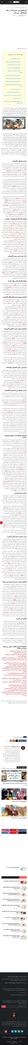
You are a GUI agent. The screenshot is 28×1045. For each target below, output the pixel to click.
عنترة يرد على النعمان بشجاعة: (13, 78)
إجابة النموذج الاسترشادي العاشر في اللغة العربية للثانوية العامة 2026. (11, 924)
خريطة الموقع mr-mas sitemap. (13, 867)
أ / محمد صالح (8, 746)
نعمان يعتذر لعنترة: (16, 89)
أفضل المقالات (23, 877)
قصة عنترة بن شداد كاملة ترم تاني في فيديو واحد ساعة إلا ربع (15, 784)
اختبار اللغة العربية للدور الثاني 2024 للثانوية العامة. (11, 906)
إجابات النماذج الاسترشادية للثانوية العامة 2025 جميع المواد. (11, 936)
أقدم (25, 825)
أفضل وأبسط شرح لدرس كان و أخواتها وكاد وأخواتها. (11, 912)
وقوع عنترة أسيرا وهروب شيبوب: (12, 61)
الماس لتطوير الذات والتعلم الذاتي (21, 7)
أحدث (3, 825)
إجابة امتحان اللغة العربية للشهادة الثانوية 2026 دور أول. (11, 887)
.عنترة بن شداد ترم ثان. (17, 737)
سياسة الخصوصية (14, 1042)
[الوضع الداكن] (1, 522)
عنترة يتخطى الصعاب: (15, 58)
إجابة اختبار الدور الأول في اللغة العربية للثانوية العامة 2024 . (12, 930)
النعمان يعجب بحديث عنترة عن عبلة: (12, 95)
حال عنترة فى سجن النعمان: (13, 64)
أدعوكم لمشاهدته (23, 992)
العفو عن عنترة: (16, 98)
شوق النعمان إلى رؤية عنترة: (13, 67)
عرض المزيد (3, 767)
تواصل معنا (8, 1041)
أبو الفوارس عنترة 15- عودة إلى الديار (19, 817)
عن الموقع (14, 1041)
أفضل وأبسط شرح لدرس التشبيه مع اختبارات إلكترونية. (12, 918)
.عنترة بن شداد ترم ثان (10, 7)
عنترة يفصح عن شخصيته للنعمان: (12, 81)
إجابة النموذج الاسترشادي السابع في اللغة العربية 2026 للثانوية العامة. (11, 893)
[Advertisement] (14, 32)
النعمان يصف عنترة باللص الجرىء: (12, 75)
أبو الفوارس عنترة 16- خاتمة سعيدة (19, 801)
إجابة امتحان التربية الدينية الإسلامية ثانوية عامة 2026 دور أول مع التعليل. (11, 900)
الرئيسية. (20, 1041)
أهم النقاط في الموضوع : (15, 54)
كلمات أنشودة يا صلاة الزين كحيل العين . (11, 881)
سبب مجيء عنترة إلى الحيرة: (13, 92)
